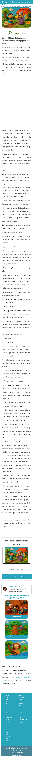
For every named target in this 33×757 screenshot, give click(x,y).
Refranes (21, 705)
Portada (3, 6)
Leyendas (21, 697)
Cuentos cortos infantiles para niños (13, 6)
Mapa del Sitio (7, 703)
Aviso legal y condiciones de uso (16, 748)
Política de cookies (16, 750)
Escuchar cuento (18, 33)
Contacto (8, 708)
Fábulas (7, 719)
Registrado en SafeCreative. (16, 591)
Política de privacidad (16, 752)
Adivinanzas (8, 728)
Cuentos (21, 695)
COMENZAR (17, 576)
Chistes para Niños (7, 732)
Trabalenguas (9, 717)
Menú (5, 2)
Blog (7, 699)
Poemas (21, 708)
